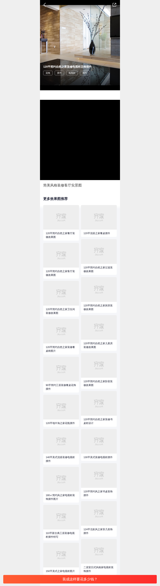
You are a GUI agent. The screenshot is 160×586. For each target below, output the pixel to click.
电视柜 (72, 73)
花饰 (48, 73)
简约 (84, 73)
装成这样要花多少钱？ (80, 579)
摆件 (59, 73)
